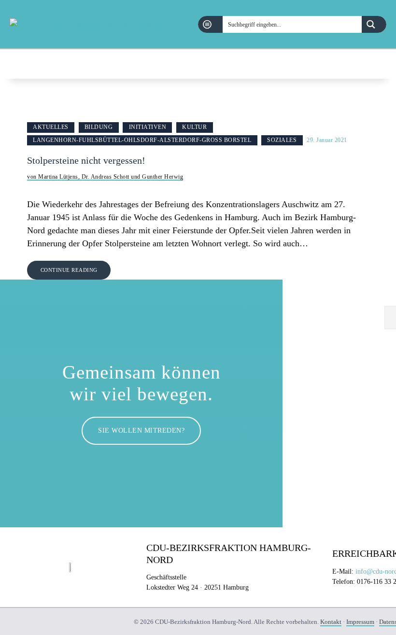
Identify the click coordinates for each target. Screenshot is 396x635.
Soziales (282, 140)
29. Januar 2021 (327, 140)
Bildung (99, 127)
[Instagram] (381, 64)
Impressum (360, 621)
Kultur (194, 127)
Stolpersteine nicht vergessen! (86, 160)
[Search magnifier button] (374, 24)
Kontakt (330, 621)
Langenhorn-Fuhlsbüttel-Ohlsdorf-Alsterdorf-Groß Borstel (142, 140)
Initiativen (148, 127)
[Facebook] (357, 64)
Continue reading (69, 270)
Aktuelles (51, 127)
